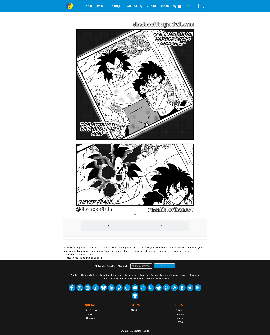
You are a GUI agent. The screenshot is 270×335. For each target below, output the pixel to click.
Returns (180, 314)
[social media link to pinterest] (119, 287)
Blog (88, 6)
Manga (116, 6)
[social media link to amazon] (182, 287)
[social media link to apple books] (190, 287)
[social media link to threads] (95, 287)
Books (101, 6)
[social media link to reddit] (158, 287)
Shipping (179, 318)
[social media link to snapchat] (127, 287)
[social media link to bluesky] (103, 287)
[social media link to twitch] (150, 287)
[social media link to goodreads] (166, 287)
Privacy (179, 310)
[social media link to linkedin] (111, 287)
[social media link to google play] (198, 287)
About (151, 6)
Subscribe (164, 266)
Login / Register (90, 310)
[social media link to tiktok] (143, 287)
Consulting (134, 6)
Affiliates (135, 310)
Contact (90, 314)
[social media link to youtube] (135, 287)
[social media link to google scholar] (135, 295)
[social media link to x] (79, 287)
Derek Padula (142, 331)
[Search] (201, 6)
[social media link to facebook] (72, 287)
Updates (90, 318)
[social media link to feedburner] (174, 287)
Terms (180, 322)
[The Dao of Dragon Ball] (69, 5)
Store (165, 6)
